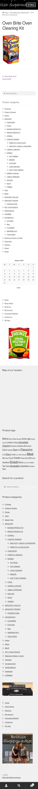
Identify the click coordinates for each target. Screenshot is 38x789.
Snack (14, 462)
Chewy (4, 442)
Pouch (11, 458)
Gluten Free (9, 520)
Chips (16, 442)
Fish (18, 450)
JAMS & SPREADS (13, 177)
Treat (7, 466)
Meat (30, 454)
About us (8, 307)
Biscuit (10, 439)
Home (7, 12)
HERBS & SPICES (13, 173)
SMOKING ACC (12, 231)
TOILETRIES (11, 235)
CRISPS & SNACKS (13, 150)
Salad (33, 458)
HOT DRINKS (13, 156)
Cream (29, 446)
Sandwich (6, 462)
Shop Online (9, 303)
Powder (17, 457)
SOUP (9, 184)
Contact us (8, 317)
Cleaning (6, 445)
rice (30, 457)
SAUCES (10, 180)
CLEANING (10, 228)
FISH (6, 190)
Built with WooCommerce (11, 777)
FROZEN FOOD (12, 204)
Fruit (3, 454)
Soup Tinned (26, 462)
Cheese (33, 439)
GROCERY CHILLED (11, 197)
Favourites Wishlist (11, 314)
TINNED (9, 187)
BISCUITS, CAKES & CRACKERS (20, 146)
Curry (4, 449)
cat (28, 438)
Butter (24, 438)
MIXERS (12, 160)
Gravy (8, 454)
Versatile (31, 466)
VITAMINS (8, 214)
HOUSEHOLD (9, 218)
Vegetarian (8, 241)
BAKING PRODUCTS (14, 129)
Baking (5, 438)
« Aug (18, 287)
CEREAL (10, 136)
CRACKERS (11, 122)
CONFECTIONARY (13, 139)
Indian (7, 248)
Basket (29, 783)
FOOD (9, 126)
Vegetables (24, 466)
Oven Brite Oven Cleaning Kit (19, 12)
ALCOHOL (12, 163)
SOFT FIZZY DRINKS (16, 170)
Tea (3, 466)
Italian (7, 252)
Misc (8, 224)
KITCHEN (10, 221)
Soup (20, 462)
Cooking (14, 446)
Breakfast (19, 439)
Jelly (20, 454)
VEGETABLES (9, 211)
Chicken (10, 442)
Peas (6, 458)
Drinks (7, 116)
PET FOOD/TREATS (11, 207)
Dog (15, 449)
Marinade (24, 454)
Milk (3, 458)
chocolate (23, 442)
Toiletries (8, 109)
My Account (6, 785)
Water (4, 469)
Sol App (7, 320)
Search (19, 785)
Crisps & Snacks (10, 112)
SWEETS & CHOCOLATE (17, 143)
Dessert (10, 450)
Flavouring (26, 449)
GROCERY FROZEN (11, 201)
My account (9, 310)
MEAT (7, 194)
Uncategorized (10, 664)
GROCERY (8, 119)
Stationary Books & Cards (13, 238)
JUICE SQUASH (14, 167)
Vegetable (15, 465)
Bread (14, 439)
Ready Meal (24, 458)
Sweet (32, 462)
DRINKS (9, 153)
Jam (17, 454)
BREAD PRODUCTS (13, 133)
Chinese (7, 245)
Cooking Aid (21, 446)
